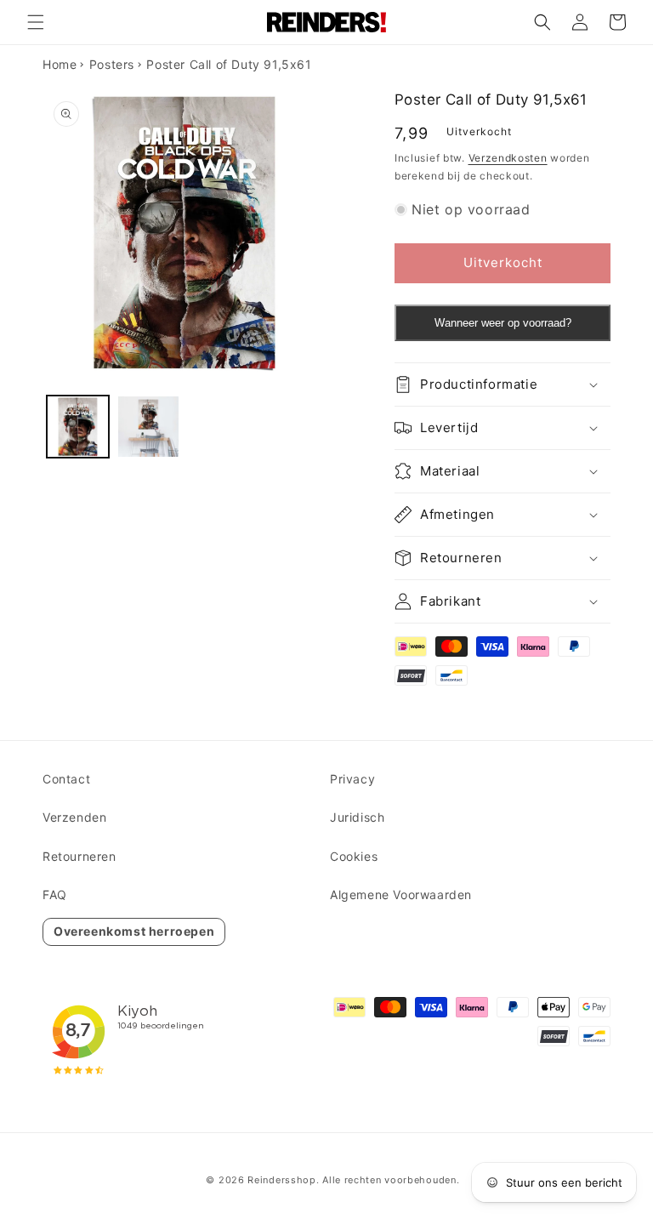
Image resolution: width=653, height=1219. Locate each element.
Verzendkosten (508, 157)
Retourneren (79, 856)
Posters (111, 64)
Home (60, 64)
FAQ (55, 894)
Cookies (354, 856)
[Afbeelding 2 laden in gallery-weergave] (148, 427)
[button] (35, 22)
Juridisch (357, 817)
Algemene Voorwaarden (401, 894)
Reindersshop (281, 1180)
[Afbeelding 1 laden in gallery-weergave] (78, 427)
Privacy (352, 779)
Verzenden (74, 817)
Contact (66, 779)
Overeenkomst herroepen (134, 931)
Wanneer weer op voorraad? (502, 322)
